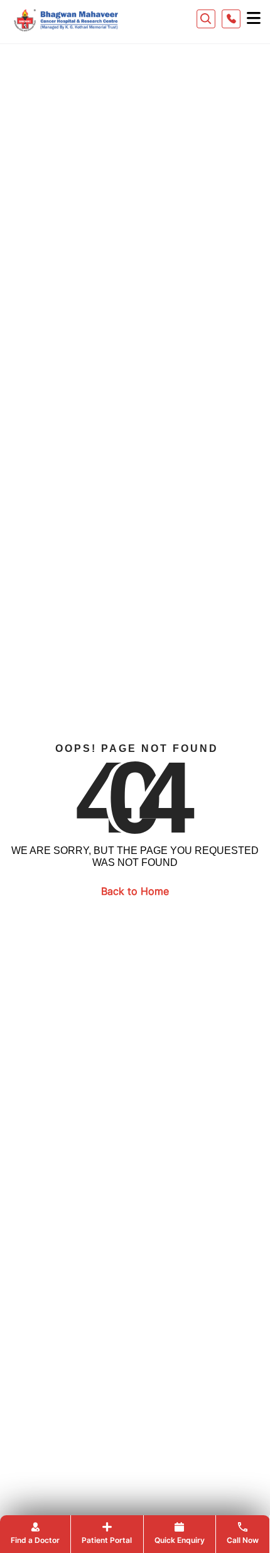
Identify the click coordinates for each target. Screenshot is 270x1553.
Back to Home (135, 891)
